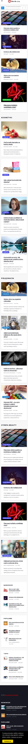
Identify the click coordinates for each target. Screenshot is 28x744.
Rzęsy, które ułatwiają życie (16, 676)
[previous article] (25, 8)
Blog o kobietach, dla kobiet (11, 695)
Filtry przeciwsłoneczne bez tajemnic (16, 714)
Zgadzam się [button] (7, 741)
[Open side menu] (2, 1)
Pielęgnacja (6, 70)
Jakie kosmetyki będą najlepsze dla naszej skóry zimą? (12, 335)
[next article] (22, 8)
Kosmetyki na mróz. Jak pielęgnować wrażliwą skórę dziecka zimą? (13, 259)
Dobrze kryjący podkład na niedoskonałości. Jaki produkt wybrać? (14, 220)
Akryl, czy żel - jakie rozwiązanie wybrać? (14, 589)
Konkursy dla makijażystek (12, 52)
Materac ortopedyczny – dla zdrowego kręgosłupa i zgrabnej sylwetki (16, 659)
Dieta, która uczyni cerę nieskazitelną (15, 639)
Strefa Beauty (6, 23)
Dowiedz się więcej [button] (16, 737)
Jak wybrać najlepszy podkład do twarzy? (14, 631)
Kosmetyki (5, 137)
